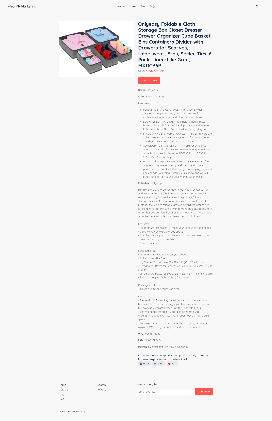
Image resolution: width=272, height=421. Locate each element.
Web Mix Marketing (76, 411)
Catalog (132, 6)
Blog (143, 6)
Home (121, 6)
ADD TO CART (149, 80)
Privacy (101, 389)
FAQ (152, 6)
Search (101, 385)
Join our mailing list (146, 384)
